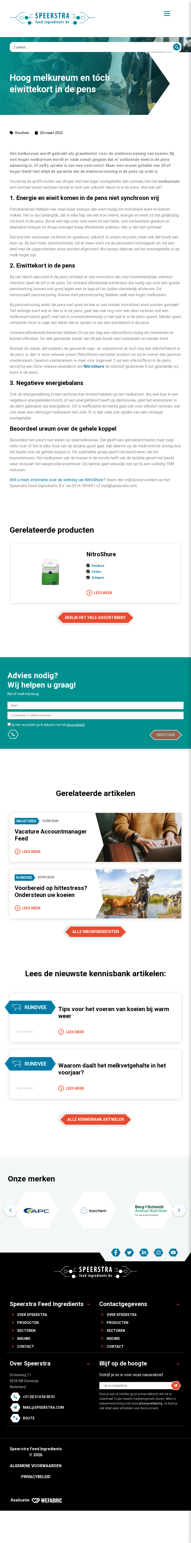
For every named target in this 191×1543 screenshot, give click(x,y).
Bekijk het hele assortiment (95, 617)
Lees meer (103, 593)
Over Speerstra (32, 1315)
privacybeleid (76, 725)
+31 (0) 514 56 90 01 (39, 1397)
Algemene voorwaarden (35, 1465)
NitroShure (101, 554)
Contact (25, 1347)
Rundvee (22, 133)
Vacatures (26, 821)
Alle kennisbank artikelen (95, 1119)
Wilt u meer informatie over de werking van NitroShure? (57, 479)
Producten (28, 1323)
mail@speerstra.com (43, 1407)
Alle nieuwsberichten (95, 931)
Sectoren (26, 1331)
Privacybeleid (35, 1476)
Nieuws (23, 1339)
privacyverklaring (150, 1403)
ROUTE (29, 1418)
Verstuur (165, 735)
